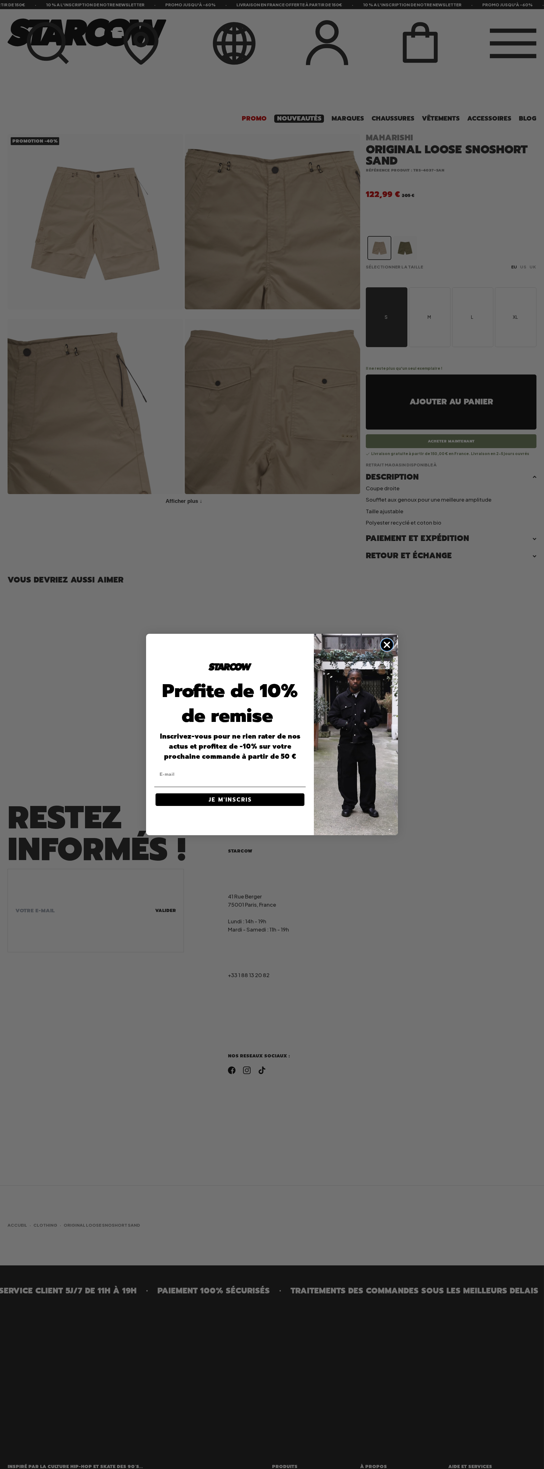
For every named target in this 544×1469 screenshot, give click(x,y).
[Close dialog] (387, 645)
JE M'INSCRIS (230, 799)
